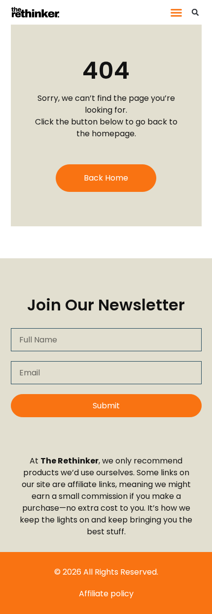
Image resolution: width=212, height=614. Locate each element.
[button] (176, 12)
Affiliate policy (106, 593)
